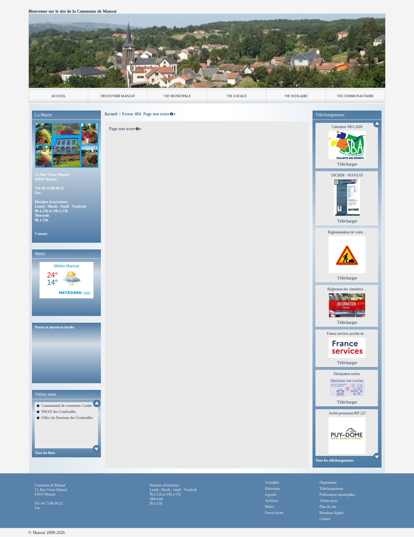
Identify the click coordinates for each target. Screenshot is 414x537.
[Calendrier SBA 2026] (347, 158)
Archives (271, 501)
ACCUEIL (58, 96)
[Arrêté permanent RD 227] (347, 452)
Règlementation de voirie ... (347, 232)
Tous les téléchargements (335, 460)
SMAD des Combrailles (58, 412)
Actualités (272, 482)
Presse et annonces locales (55, 327)
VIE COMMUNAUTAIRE (355, 96)
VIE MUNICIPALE (177, 96)
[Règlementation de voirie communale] (347, 271)
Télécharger (347, 164)
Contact (41, 234)
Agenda (270, 495)
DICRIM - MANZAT (347, 175)
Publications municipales (337, 495)
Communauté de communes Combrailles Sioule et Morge (68, 406)
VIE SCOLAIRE (296, 96)
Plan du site (327, 507)
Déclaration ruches (347, 374)
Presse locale (274, 513)
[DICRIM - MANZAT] (347, 214)
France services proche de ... (347, 333)
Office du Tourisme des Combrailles (67, 418)
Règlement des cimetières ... (347, 289)
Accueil (110, 114)
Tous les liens (45, 453)
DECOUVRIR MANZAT (118, 96)
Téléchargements (331, 488)
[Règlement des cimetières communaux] (347, 316)
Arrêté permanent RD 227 (347, 413)
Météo (269, 507)
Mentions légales (331, 513)
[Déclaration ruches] (347, 396)
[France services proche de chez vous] (347, 356)
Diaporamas (328, 482)
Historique (272, 488)
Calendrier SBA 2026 (347, 127)
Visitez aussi (328, 501)
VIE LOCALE (237, 96)
